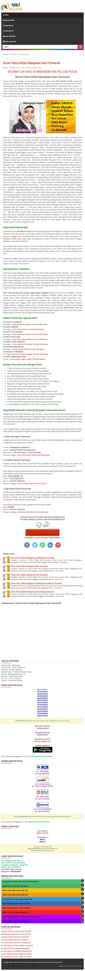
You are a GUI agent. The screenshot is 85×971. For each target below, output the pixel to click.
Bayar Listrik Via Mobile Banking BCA (15, 912)
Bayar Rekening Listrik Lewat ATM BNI (16, 908)
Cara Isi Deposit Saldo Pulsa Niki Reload (32, 483)
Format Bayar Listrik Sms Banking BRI (16, 921)
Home (6, 15)
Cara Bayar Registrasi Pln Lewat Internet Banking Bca (21, 917)
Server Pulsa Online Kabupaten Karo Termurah (29, 566)
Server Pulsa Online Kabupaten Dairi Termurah (29, 574)
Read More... (64, 562)
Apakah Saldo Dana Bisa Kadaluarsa (15, 886)
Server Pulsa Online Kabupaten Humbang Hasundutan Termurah (36, 583)
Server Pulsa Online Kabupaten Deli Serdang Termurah (32, 591)
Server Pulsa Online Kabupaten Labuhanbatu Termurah (32, 557)
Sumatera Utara (37, 67)
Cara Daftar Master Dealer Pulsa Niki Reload (34, 455)
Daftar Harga (9, 20)
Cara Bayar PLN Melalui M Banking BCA (17, 951)
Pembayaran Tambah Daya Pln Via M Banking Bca (20, 881)
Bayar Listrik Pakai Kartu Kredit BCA (15, 890)
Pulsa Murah (28, 67)
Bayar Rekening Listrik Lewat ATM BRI (16, 903)
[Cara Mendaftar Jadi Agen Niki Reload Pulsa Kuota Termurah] (42, 535)
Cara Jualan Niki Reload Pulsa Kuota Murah (33, 512)
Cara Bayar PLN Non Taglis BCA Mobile (17, 954)
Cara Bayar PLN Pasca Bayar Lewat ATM (17, 899)
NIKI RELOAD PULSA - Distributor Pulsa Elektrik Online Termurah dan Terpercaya (38, 962)
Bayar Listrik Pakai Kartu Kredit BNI (15, 895)
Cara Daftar (9, 26)
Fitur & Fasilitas (10, 41)
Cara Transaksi (10, 36)
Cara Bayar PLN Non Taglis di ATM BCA (17, 957)
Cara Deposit (9, 31)
